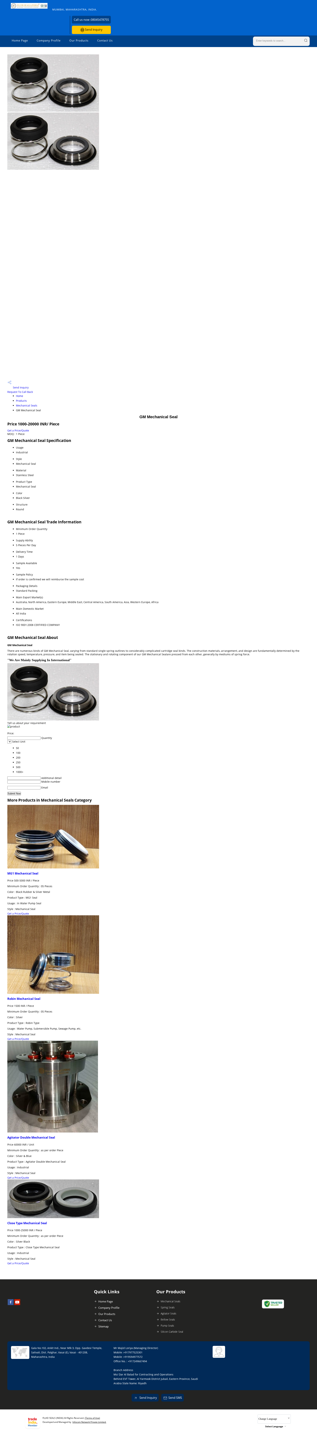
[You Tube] (17, 1304)
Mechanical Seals (26, 405)
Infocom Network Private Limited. (89, 1422)
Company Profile (49, 40)
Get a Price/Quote (18, 430)
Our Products (78, 40)
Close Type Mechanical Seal (27, 1223)
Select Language (274, 1426)
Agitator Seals (168, 1313)
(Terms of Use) (92, 1418)
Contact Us (105, 40)
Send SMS (175, 1398)
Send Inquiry (93, 30)
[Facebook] (11, 1304)
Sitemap (103, 1326)
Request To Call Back (20, 392)
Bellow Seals (168, 1319)
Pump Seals (167, 1325)
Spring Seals (168, 1307)
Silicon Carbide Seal (172, 1331)
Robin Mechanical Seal (23, 999)
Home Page (20, 40)
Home (19, 396)
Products (21, 400)
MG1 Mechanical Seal (22, 873)
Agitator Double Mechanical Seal (31, 1137)
